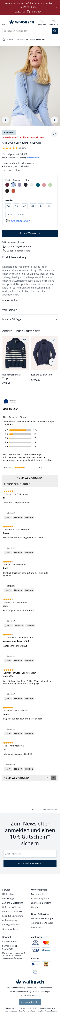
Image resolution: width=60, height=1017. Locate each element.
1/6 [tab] (30, 120)
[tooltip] (11, 401)
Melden (29, 517)
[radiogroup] (30, 185)
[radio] (7, 185)
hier (50, 460)
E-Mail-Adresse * (13, 853)
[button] (53, 778)
